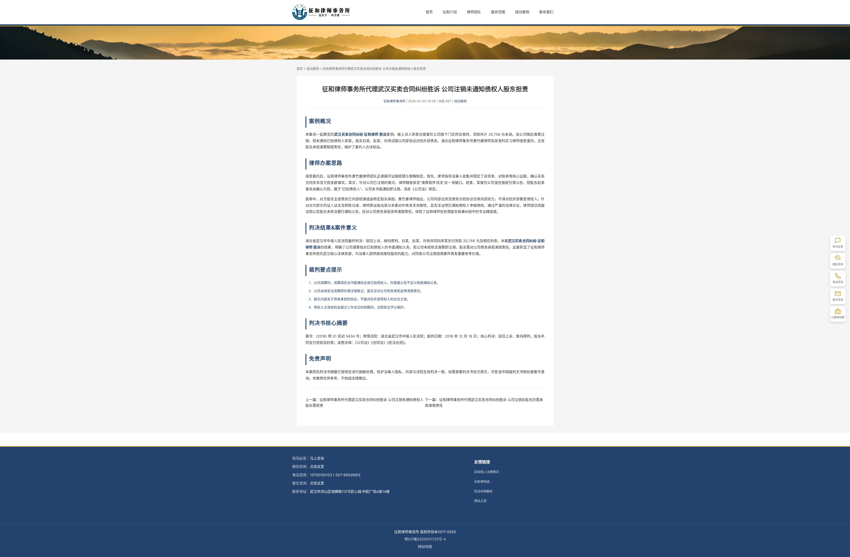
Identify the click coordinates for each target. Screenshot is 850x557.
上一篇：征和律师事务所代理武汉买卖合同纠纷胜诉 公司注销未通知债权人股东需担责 (364, 402)
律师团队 (474, 12)
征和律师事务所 (394, 101)
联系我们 (546, 12)
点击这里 (317, 466)
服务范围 (498, 12)
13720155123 (321, 475)
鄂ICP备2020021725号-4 (425, 539)
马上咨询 (317, 458)
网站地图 (425, 546)
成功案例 (522, 12)
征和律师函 (482, 481)
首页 (429, 12)
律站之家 (480, 501)
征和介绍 (450, 12)
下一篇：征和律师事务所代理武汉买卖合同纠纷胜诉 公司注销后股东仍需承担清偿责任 (484, 402)
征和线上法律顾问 (486, 472)
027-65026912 (348, 475)
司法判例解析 (483, 491)
